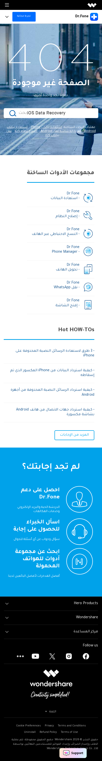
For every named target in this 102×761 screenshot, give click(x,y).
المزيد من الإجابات (74, 435)
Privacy (49, 725)
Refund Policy (48, 732)
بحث (23, 113)
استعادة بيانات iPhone (46, 127)
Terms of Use (69, 732)
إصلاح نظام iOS (26, 131)
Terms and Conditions (72, 725)
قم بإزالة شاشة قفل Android (61, 131)
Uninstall (30, 732)
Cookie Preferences (28, 725)
